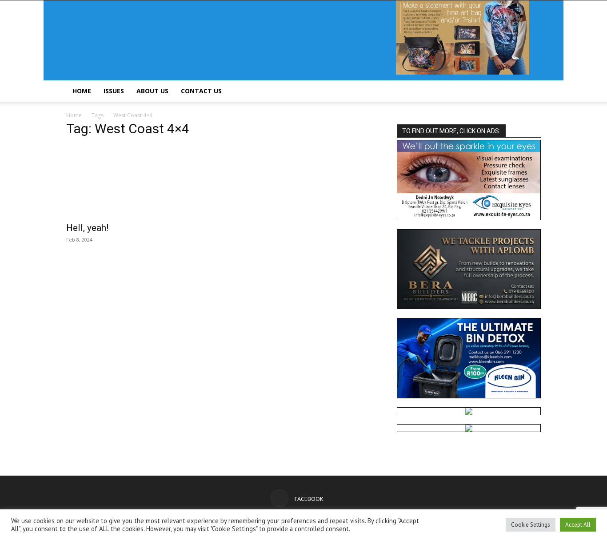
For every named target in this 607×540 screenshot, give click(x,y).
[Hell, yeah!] (138, 181)
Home (81, 91)
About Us (152, 91)
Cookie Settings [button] (530, 524)
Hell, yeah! (87, 227)
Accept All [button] (578, 524)
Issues (114, 91)
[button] (530, 91)
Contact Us (201, 91)
